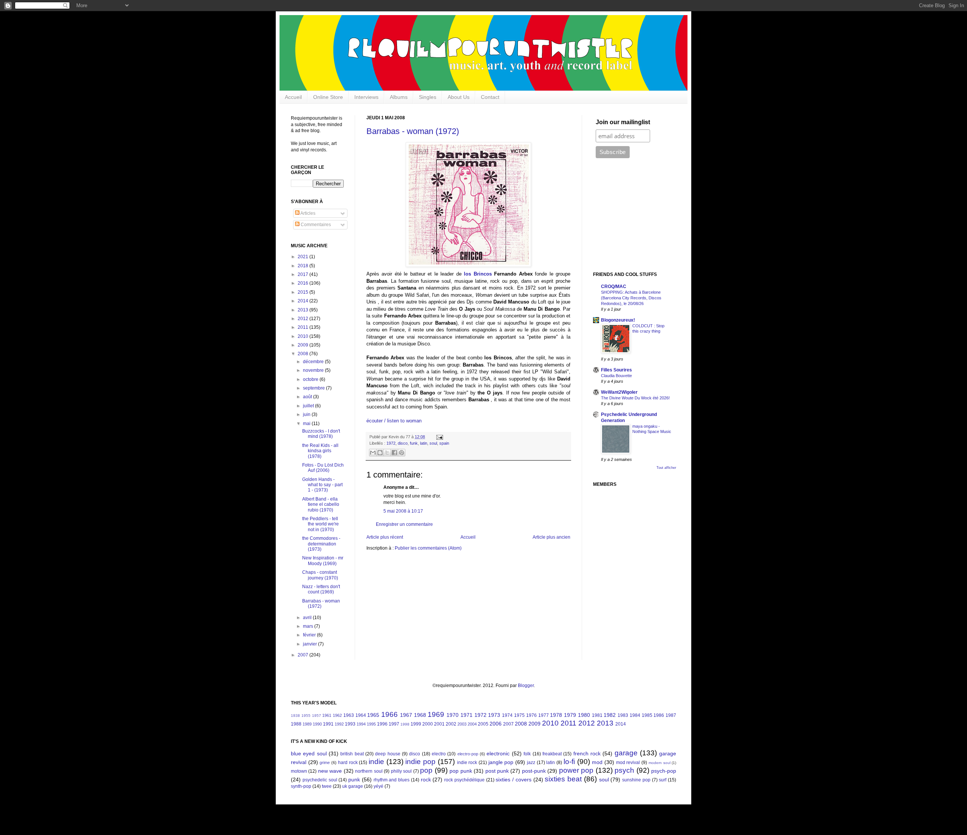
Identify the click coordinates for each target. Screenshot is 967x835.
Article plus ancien (551, 537)
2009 (303, 345)
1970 (452, 715)
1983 (623, 715)
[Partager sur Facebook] (394, 452)
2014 (303, 300)
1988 (296, 724)
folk (527, 753)
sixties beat (563, 779)
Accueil (293, 97)
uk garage (352, 786)
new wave (330, 771)
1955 (305, 715)
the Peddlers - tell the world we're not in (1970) (320, 524)
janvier (310, 644)
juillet (309, 405)
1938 (295, 715)
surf (662, 780)
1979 (570, 715)
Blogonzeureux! (618, 320)
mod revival (628, 762)
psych (624, 770)
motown (299, 771)
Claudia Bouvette (616, 375)
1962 (337, 715)
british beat (351, 753)
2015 (303, 292)
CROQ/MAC (613, 286)
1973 (494, 715)
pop (426, 770)
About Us (459, 97)
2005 (483, 724)
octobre (311, 379)
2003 (462, 724)
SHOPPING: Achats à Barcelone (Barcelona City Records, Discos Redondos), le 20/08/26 (631, 298)
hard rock (348, 762)
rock (426, 779)
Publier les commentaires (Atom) (428, 548)
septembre (314, 388)
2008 (303, 353)
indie (376, 762)
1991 (328, 724)
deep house (387, 753)
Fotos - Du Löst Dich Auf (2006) (323, 467)
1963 (348, 715)
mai (307, 423)
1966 (389, 714)
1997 (394, 724)
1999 (416, 724)
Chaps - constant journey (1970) (320, 575)
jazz (531, 762)
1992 (339, 724)
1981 (597, 715)
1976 (531, 715)
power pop (576, 770)
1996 (382, 724)
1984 (635, 715)
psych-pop (663, 771)
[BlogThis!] (380, 452)
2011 (303, 327)
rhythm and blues (392, 780)
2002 (451, 724)
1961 (326, 715)
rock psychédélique (464, 780)
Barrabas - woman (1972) (412, 131)
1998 (404, 724)
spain (444, 443)
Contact (490, 97)
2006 (496, 724)
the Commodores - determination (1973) (321, 544)
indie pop (420, 762)
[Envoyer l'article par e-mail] (438, 436)
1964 (360, 715)
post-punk (534, 771)
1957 (316, 715)
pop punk (461, 771)
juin (307, 414)
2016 (303, 283)
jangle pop (501, 762)
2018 (303, 265)
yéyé (378, 786)
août (308, 396)
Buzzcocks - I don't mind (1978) (321, 433)
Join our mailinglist (623, 122)
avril (308, 617)
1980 (584, 715)
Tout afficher (666, 468)
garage (626, 753)
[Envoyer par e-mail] (373, 452)
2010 (303, 336)
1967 (406, 715)
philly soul (401, 771)
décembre (314, 361)
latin (423, 443)
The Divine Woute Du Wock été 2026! (635, 398)
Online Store (328, 97)
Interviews (366, 97)
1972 (390, 443)
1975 (519, 715)
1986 (658, 715)
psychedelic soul (320, 780)
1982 (610, 715)
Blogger (526, 685)
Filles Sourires (616, 370)
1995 (371, 724)
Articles (307, 213)
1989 (307, 724)
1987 (671, 715)
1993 (350, 724)
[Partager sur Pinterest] (401, 452)
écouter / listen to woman (394, 421)
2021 (303, 256)
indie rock (467, 762)
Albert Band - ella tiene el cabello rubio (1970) (320, 504)
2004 (472, 724)
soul (433, 443)
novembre (314, 370)
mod (597, 762)
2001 (439, 724)
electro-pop (467, 754)
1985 (647, 715)
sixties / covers (513, 779)
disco (403, 443)
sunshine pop (636, 780)
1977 (543, 715)
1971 (466, 715)
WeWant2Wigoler (619, 392)
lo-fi (569, 762)
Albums (399, 97)
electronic (498, 753)
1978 (556, 715)
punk (354, 779)
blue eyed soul (309, 753)
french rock (587, 753)
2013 (303, 310)
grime (325, 762)
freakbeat (552, 753)
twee (327, 786)
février (310, 635)
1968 (420, 715)
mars (308, 626)
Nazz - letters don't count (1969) (321, 589)
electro (439, 753)
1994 (361, 724)
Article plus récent (384, 537)
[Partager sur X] (387, 452)
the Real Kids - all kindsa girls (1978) (320, 451)
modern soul (659, 763)
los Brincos (477, 274)
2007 (303, 655)
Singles (427, 97)
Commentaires (315, 224)
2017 (303, 274)
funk (414, 443)
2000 (427, 724)
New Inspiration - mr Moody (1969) (322, 560)
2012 (303, 318)
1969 (436, 714)
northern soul (368, 771)
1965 (373, 715)
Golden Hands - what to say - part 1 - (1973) (322, 485)
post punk (497, 771)
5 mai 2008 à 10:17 (403, 511)
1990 (317, 724)
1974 (507, 715)
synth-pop (301, 786)
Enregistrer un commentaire (404, 524)
